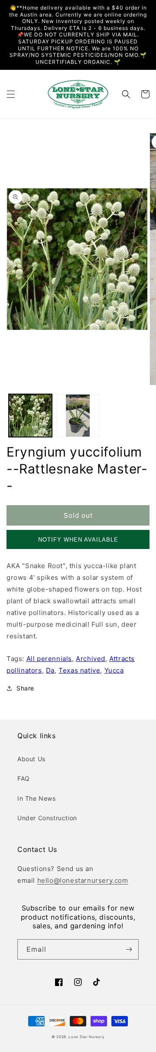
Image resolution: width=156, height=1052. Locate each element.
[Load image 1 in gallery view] (30, 415)
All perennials (49, 658)
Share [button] (25, 688)
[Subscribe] (128, 949)
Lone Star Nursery (86, 1037)
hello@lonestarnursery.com (82, 880)
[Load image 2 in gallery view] (78, 415)
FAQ (23, 778)
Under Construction (47, 818)
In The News (36, 798)
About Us (31, 759)
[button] (10, 94)
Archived (90, 658)
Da (50, 670)
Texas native (79, 670)
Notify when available (78, 539)
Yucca (114, 670)
